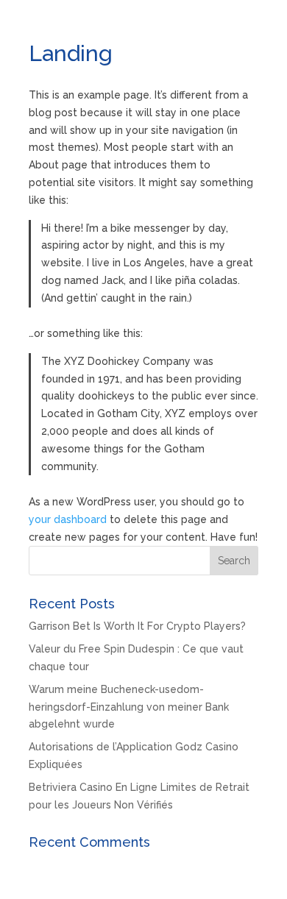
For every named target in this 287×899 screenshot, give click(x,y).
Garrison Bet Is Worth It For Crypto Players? (137, 626)
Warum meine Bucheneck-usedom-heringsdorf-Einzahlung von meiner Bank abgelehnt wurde (129, 707)
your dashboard (68, 519)
